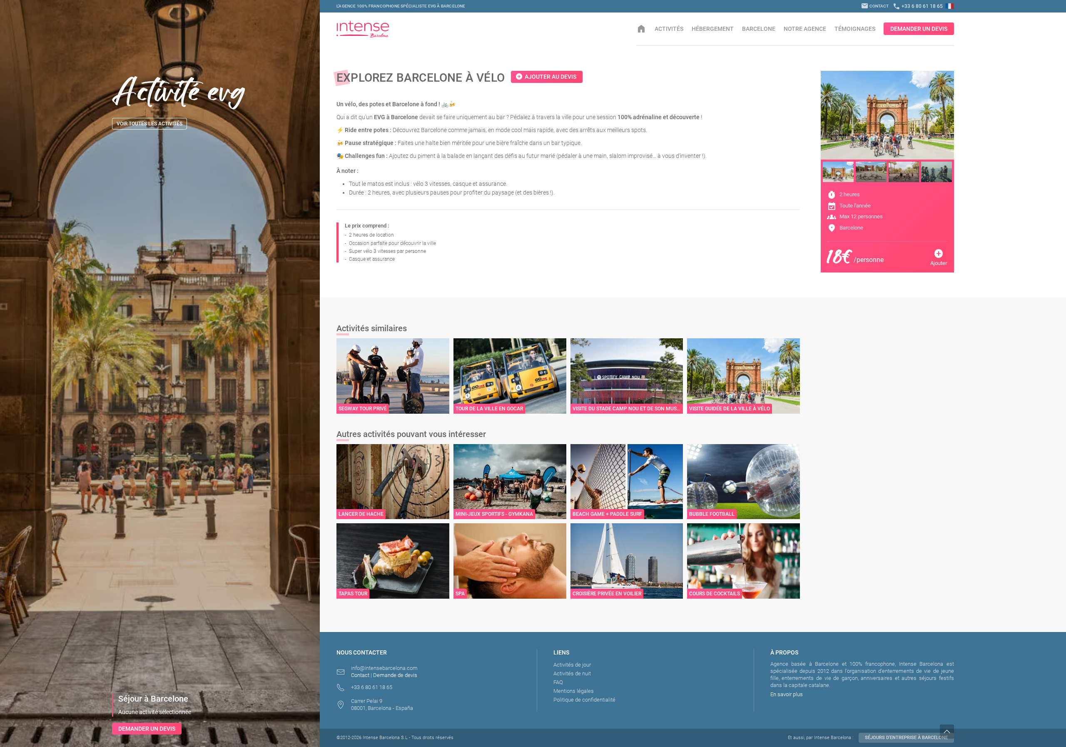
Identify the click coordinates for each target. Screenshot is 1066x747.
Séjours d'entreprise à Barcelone (906, 737)
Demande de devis (395, 675)
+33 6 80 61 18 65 (918, 6)
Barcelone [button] (758, 28)
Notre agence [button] (805, 28)
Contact (875, 6)
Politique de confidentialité (584, 700)
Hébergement (713, 28)
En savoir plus (786, 694)
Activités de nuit (572, 673)
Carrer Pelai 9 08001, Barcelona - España (382, 704)
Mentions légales (573, 691)
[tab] (838, 172)
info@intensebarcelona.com (384, 668)
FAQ (558, 682)
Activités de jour (572, 665)
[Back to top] (1003, 732)
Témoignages (854, 28)
